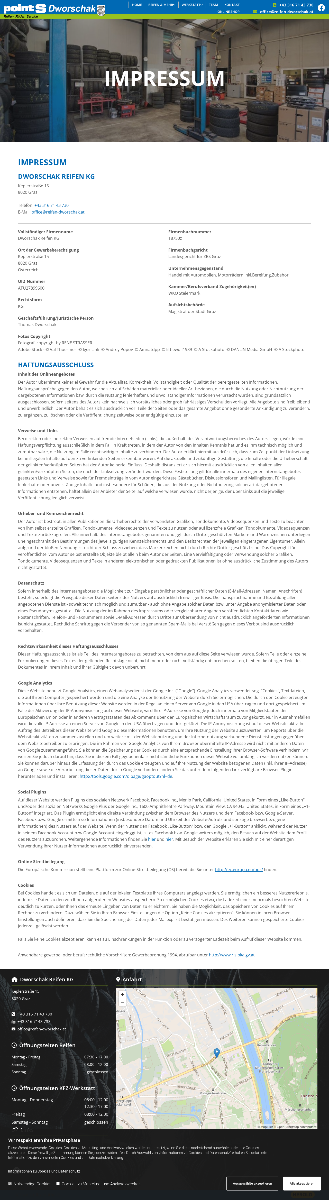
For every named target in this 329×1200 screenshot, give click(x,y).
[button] (217, 1053)
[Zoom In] (122, 994)
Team (213, 4)
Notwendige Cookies (32, 1183)
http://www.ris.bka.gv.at (232, 955)
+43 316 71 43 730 (296, 4)
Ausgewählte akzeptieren (252, 1183)
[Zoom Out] (122, 1002)
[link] (162, 4)
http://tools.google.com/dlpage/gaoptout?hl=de (126, 776)
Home (137, 4)
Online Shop (228, 11)
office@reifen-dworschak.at (287, 11)
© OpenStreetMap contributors (295, 1126)
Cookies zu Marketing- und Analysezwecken (101, 1183)
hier (152, 839)
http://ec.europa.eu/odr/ (239, 869)
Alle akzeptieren (302, 1183)
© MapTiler (265, 1126)
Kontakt (232, 4)
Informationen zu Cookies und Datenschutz (44, 1171)
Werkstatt (191, 4)
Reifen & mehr (160, 4)
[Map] (216, 1058)
